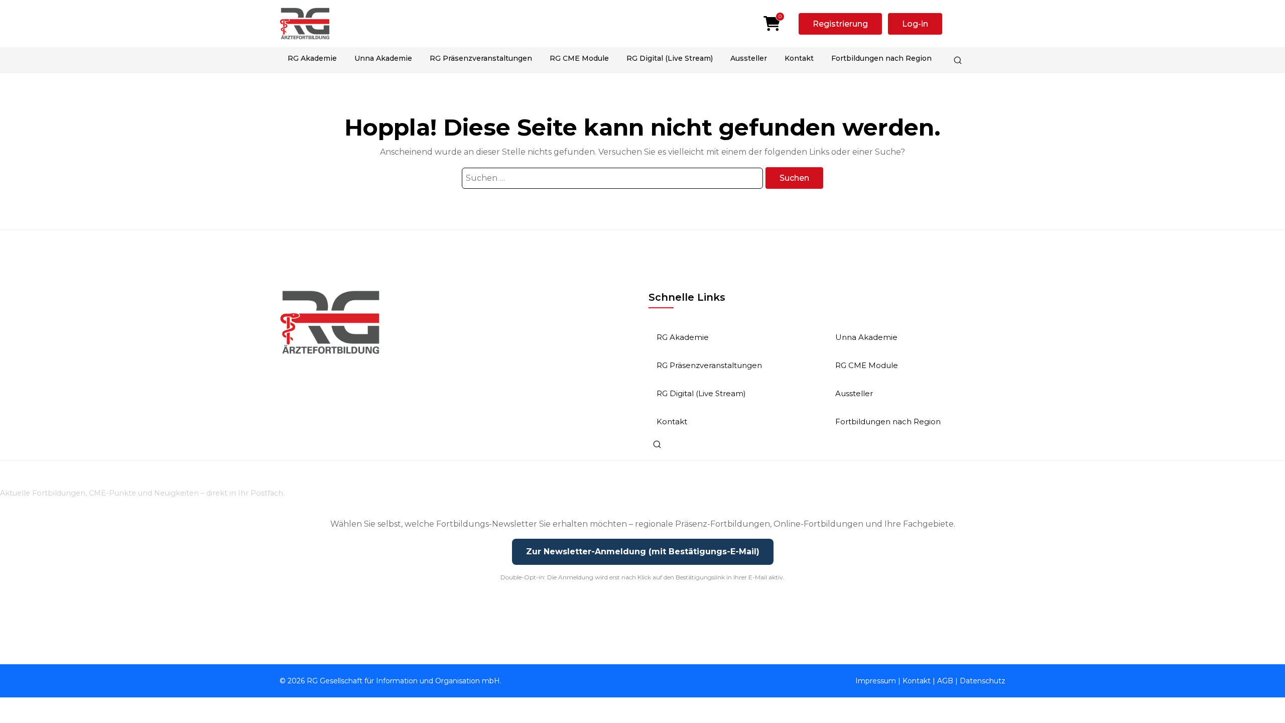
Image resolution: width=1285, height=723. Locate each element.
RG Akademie (312, 58)
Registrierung (840, 24)
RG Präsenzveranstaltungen (481, 58)
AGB (945, 680)
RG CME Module (579, 58)
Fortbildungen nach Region (881, 58)
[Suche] (957, 60)
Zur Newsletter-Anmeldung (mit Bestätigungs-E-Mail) (642, 551)
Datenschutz (982, 680)
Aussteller (748, 58)
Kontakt (799, 58)
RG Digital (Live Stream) (669, 58)
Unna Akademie (383, 58)
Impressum (875, 680)
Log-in (915, 24)
